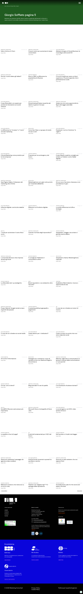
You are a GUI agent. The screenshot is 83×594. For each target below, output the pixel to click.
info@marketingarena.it (38, 520)
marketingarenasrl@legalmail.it (40, 522)
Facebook (7, 513)
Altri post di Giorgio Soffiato (11, 6)
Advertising (58, 281)
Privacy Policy (35, 588)
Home (5, 6)
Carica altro (79, 490)
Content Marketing (4, 357)
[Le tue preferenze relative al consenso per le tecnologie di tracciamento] (81, 592)
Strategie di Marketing (32, 74)
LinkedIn (6, 510)
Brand (29, 281)
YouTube (6, 515)
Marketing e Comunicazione (6, 49)
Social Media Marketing (60, 49)
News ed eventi (31, 128)
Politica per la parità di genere (67, 588)
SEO (56, 306)
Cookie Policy (35, 589)
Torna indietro (4, 490)
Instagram (7, 511)
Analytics (2, 407)
